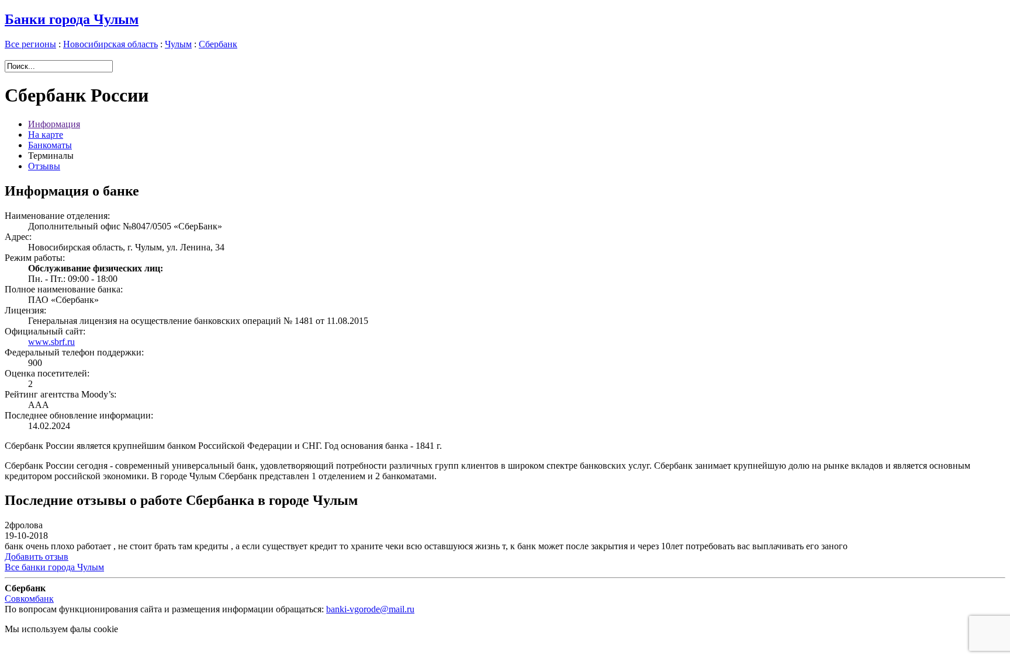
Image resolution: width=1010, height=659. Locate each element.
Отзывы (44, 166)
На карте (45, 135)
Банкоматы (50, 145)
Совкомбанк (29, 599)
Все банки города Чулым (54, 567)
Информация (54, 124)
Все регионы (30, 44)
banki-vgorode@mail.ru (370, 609)
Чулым (178, 44)
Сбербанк (218, 44)
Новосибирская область (110, 44)
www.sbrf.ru (51, 342)
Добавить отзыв (36, 557)
